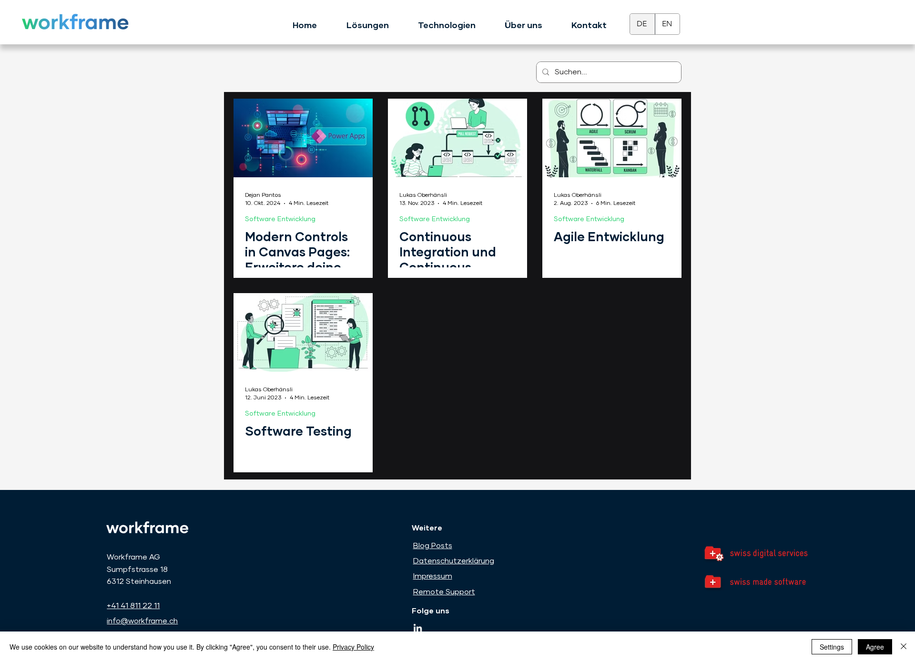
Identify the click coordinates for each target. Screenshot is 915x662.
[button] (367, 21)
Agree (875, 647)
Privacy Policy (353, 647)
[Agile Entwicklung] (611, 138)
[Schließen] (903, 646)
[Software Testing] (303, 332)
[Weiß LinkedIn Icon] (418, 628)
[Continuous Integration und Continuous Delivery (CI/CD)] (457, 138)
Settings (832, 647)
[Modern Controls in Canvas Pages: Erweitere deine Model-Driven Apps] (303, 138)
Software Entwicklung (280, 219)
